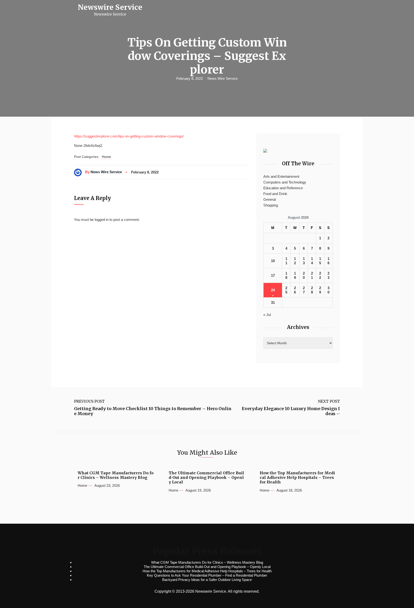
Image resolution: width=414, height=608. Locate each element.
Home (106, 157)
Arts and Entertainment (281, 176)
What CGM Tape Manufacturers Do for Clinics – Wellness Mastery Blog (116, 475)
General (269, 199)
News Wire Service (222, 78)
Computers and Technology (284, 182)
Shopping (270, 205)
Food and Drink (275, 194)
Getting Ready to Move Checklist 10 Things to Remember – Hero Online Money (152, 411)
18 (286, 275)
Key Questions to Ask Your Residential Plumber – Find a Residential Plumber (207, 575)
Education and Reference (283, 188)
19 (295, 275)
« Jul (267, 315)
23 (328, 275)
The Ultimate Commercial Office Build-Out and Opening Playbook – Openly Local (206, 477)
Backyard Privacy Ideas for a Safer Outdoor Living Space (207, 580)
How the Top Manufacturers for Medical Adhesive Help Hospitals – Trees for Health (297, 477)
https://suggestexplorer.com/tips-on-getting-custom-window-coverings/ (129, 136)
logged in (102, 220)
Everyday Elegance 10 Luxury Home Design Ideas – (291, 411)
